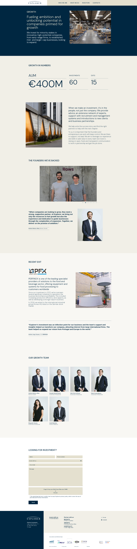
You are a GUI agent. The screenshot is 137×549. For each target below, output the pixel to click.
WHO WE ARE (62, 3)
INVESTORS (86, 3)
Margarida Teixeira (33, 423)
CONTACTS (96, 3)
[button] (82, 202)
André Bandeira (53, 423)
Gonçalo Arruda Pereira (55, 393)
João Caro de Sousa (75, 393)
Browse (56, 493)
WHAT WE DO (74, 3)
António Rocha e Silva (34, 393)
